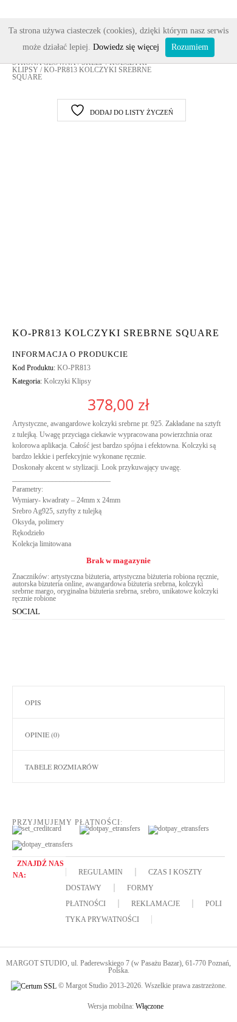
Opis (33, 702)
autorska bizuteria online (47, 584)
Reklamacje (155, 903)
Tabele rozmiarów (61, 766)
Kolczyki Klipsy (67, 381)
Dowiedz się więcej (126, 47)
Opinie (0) (42, 734)
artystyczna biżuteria (80, 576)
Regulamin (100, 872)
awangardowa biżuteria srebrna (130, 584)
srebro (149, 591)
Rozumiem (189, 47)
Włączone (149, 1006)
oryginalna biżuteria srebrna (97, 591)
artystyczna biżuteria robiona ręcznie (165, 576)
